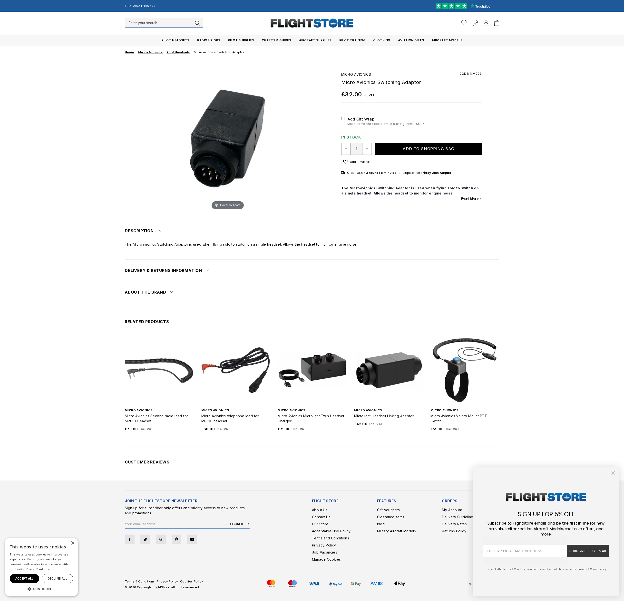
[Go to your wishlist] (464, 23)
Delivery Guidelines (458, 517)
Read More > (471, 198)
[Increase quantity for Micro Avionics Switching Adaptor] (366, 149)
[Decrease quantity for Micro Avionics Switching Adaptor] (346, 149)
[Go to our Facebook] (130, 539)
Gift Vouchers (388, 510)
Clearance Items (390, 517)
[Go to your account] (486, 23)
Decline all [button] (57, 578)
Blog (381, 524)
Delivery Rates (454, 524)
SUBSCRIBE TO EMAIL (588, 550)
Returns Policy (454, 531)
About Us (319, 510)
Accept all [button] (24, 578)
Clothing (381, 40)
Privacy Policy (324, 545)
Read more (43, 569)
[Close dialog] (613, 473)
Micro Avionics (356, 74)
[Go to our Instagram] (161, 539)
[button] (41, 588)
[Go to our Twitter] (145, 539)
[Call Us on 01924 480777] (475, 23)
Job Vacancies (324, 552)
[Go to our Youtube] (192, 539)
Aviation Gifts (411, 40)
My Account (452, 510)
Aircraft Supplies (315, 40)
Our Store (320, 524)
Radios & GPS (208, 40)
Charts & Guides (276, 40)
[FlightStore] (312, 23)
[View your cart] (496, 23)
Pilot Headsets (175, 40)
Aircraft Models (447, 40)
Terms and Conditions (330, 538)
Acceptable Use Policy (331, 531)
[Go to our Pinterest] (176, 539)
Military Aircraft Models (396, 531)
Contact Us (321, 517)
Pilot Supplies (241, 40)
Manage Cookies (326, 559)
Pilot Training (352, 40)
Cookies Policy (191, 581)
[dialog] (41, 567)
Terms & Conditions (140, 581)
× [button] (72, 543)
